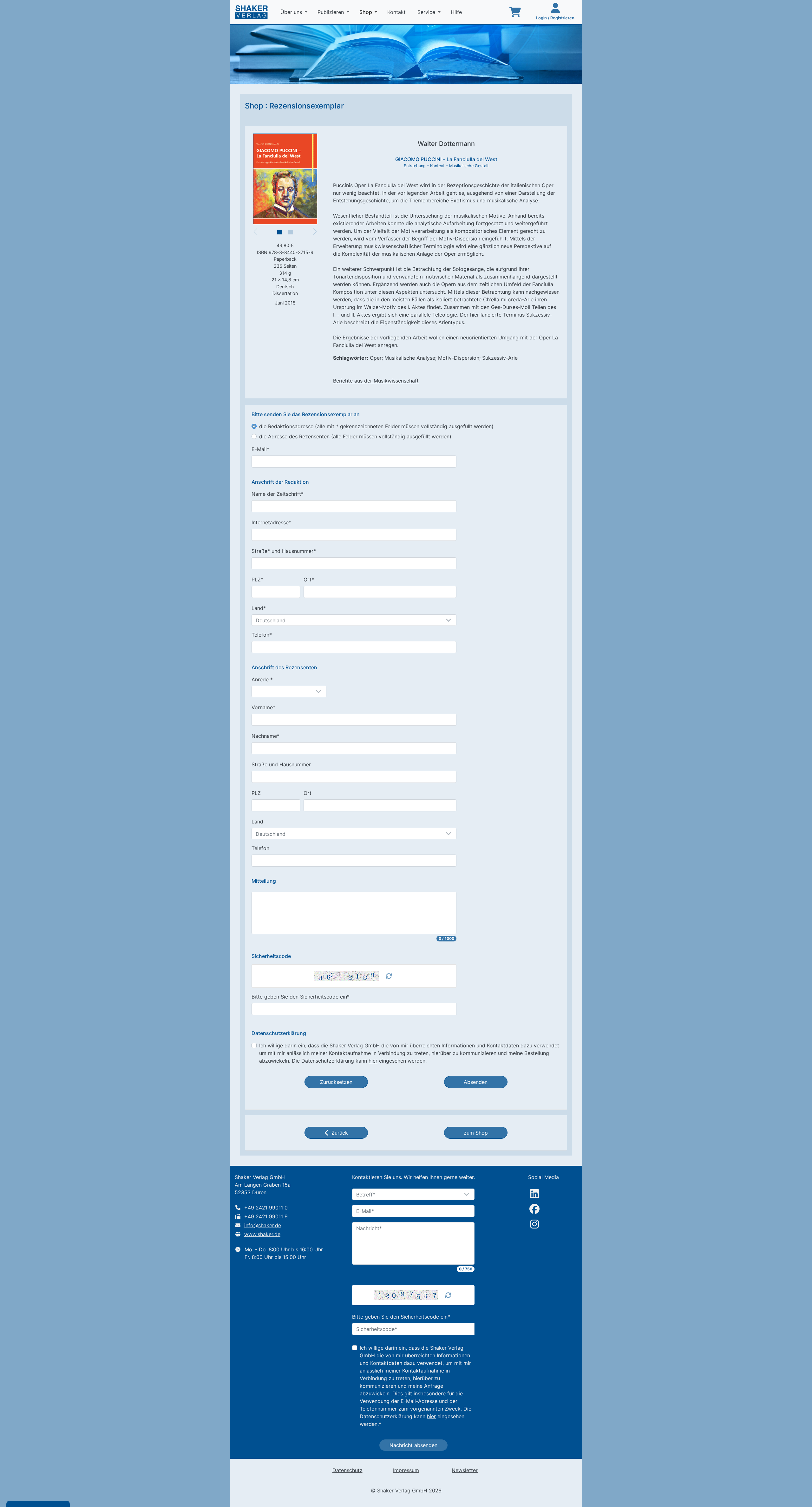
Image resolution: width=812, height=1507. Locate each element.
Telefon (260, 848)
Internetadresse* (271, 522)
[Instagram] (534, 1224)
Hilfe (457, 12)
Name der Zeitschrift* (278, 494)
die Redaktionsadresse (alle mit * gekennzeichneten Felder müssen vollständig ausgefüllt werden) (376, 426)
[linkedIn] (534, 1193)
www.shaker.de (262, 1234)
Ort (307, 793)
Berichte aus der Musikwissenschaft (376, 380)
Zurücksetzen (336, 1082)
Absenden (476, 1082)
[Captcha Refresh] (389, 976)
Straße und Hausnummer (281, 764)
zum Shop (476, 1133)
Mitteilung (264, 881)
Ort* (309, 579)
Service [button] (427, 12)
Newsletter (465, 1470)
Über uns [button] (292, 12)
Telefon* (262, 635)
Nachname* (265, 736)
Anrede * (262, 679)
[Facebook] (534, 1209)
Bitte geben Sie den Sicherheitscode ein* (301, 996)
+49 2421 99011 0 (266, 1207)
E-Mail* (260, 449)
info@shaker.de (262, 1225)
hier (373, 1061)
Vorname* (263, 707)
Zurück (339, 1133)
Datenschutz (347, 1470)
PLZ (256, 793)
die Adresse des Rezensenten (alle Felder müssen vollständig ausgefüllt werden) (355, 436)
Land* (259, 608)
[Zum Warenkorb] (515, 12)
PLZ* (257, 579)
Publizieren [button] (331, 12)
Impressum (406, 1470)
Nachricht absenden (413, 1445)
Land (257, 821)
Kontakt (397, 12)
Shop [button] (369, 12)
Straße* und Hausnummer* (284, 551)
